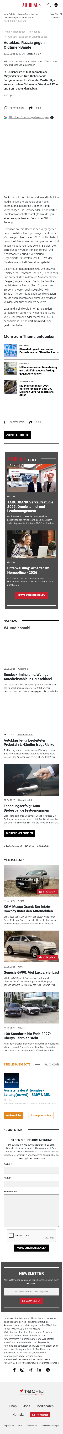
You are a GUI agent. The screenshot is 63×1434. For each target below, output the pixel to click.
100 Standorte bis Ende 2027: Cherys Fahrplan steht (27, 1036)
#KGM (20, 901)
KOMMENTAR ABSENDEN (31, 1247)
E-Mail (7, 1164)
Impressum (9, 1426)
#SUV (20, 966)
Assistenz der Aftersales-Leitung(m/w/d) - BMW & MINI (27, 1092)
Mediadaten (45, 1406)
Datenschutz (31, 1426)
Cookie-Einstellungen (50, 1426)
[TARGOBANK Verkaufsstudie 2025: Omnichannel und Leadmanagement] (31, 478)
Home (7, 31)
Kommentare (17, 107)
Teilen (37, 107)
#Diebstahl (22, 669)
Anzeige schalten (41, 1115)
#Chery (21, 1028)
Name (7, 1177)
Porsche (21, 317)
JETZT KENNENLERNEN (31, 595)
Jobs (26, 1406)
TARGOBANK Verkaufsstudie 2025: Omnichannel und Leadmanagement (30, 506)
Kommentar (10, 1191)
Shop (13, 1406)
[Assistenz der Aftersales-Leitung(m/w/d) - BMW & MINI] (11, 1080)
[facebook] (14, 1369)
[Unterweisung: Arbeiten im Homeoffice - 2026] (31, 544)
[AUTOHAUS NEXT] (21, 459)
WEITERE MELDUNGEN (19, 833)
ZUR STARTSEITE (17, 435)
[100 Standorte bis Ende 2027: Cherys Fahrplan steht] (31, 1007)
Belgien (54, 197)
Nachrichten (19, 31)
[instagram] (22, 1369)
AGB (20, 1426)
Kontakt (18, 1415)
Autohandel (34, 31)
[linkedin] (39, 1369)
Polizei (15, 201)
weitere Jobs (13, 1115)
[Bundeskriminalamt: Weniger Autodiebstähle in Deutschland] (31, 648)
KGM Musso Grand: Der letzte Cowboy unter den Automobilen (28, 909)
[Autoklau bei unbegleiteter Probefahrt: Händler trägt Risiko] (31, 714)
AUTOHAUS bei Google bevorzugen (29, 117)
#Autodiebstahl (17, 628)
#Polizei (29, 846)
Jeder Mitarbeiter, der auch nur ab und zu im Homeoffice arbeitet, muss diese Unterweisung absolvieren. (30, 581)
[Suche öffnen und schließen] (48, 5)
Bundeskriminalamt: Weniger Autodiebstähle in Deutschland (28, 677)
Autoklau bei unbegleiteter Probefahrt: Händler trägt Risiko (29, 742)
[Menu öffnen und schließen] (5, 5)
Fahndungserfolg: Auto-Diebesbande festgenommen (26, 808)
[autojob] (52, 1064)
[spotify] (48, 1369)
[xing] (31, 1369)
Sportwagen (36, 233)
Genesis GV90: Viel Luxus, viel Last (31, 972)
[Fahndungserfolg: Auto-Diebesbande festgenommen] (31, 780)
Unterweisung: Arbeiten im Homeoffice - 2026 (28, 570)
